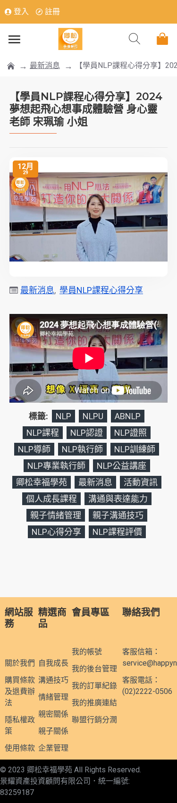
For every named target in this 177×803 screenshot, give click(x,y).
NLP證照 (130, 433)
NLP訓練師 (134, 449)
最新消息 (45, 65)
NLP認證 (86, 433)
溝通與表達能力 (118, 499)
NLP (63, 416)
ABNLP (128, 416)
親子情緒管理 (55, 515)
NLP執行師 (82, 449)
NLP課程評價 (117, 532)
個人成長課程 (51, 499)
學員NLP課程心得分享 (101, 290)
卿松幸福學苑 (41, 482)
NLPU (93, 416)
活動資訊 (141, 482)
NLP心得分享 (56, 532)
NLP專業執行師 (56, 466)
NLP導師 (34, 449)
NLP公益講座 (121, 466)
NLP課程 (42, 433)
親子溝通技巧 (118, 515)
